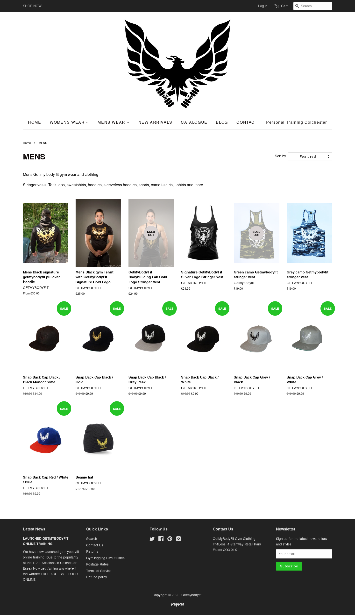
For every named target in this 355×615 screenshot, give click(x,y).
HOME (34, 122)
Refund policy (96, 576)
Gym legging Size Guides (105, 557)
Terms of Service (99, 570)
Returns (92, 551)
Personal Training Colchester (296, 122)
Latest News (34, 529)
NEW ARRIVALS (155, 122)
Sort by (280, 155)
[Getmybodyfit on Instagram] (178, 539)
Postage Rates (97, 564)
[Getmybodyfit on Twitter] (152, 539)
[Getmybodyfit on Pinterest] (169, 539)
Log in (263, 5)
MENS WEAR (112, 122)
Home (27, 143)
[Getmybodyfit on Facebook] (161, 539)
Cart (284, 5)
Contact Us (94, 545)
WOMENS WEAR (68, 122)
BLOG (222, 122)
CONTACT (246, 122)
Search (91, 538)
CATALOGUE (194, 122)
